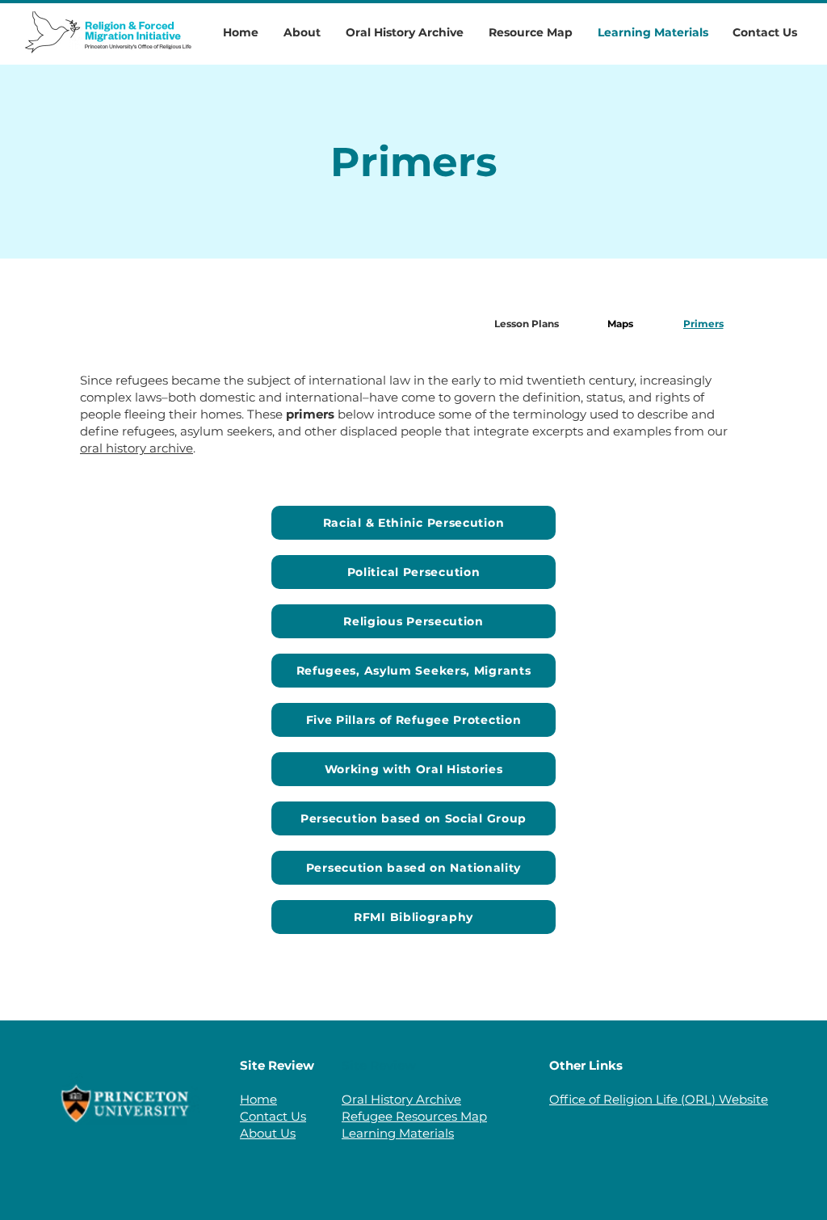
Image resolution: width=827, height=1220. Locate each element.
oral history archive (136, 448)
